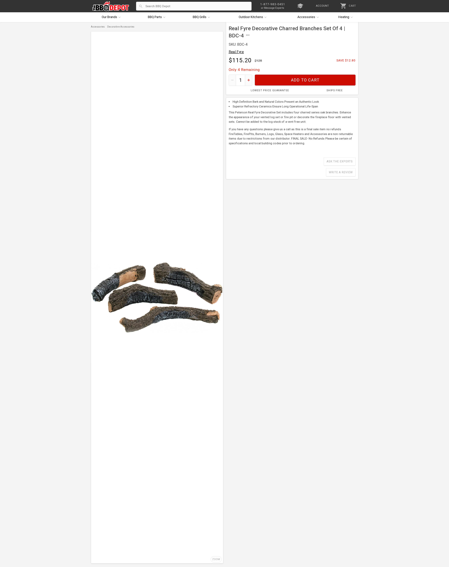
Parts (155, 17)
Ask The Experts (340, 161)
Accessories (306, 17)
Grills (199, 17)
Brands (109, 17)
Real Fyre (236, 52)
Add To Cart (305, 80)
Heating (343, 17)
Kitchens (251, 17)
